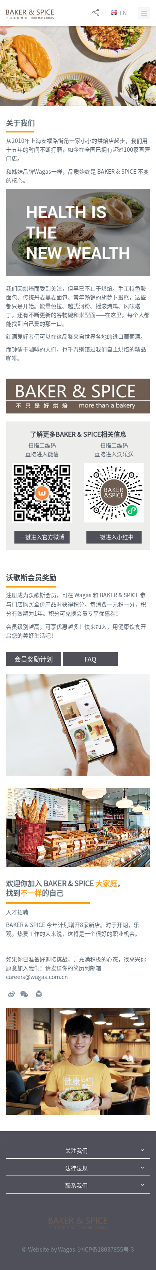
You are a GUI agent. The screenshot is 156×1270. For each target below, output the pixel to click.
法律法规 (76, 1168)
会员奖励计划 (33, 659)
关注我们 (76, 1151)
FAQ (90, 659)
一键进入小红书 (114, 537)
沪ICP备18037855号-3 (106, 1249)
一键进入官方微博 (42, 537)
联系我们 (76, 1185)
